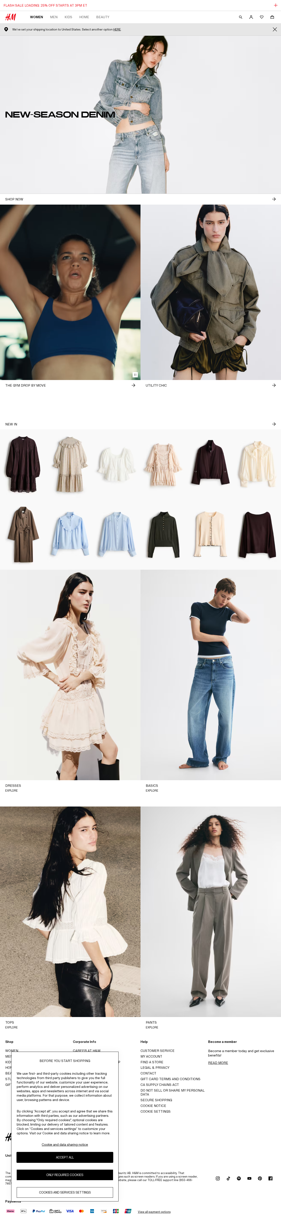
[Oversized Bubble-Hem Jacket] (210, 464)
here (117, 29)
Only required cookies (64, 1175)
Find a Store (151, 1062)
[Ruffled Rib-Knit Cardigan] (210, 535)
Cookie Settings (155, 1111)
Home (84, 17)
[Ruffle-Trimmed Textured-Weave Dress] (70, 464)
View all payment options (154, 1212)
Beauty (102, 17)
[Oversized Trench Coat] (23, 535)
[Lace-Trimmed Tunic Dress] (23, 464)
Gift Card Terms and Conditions (170, 1079)
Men (54, 17)
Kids (68, 17)
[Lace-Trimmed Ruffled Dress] (163, 464)
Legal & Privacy (154, 1067)
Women (36, 17)
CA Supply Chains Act (159, 1085)
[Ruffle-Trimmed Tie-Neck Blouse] (257, 464)
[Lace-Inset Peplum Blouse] (117, 464)
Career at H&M (86, 1051)
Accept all (65, 1157)
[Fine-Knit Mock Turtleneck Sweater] (163, 535)
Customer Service (157, 1051)
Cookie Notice (153, 1106)
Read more (218, 1063)
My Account (151, 1056)
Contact (148, 1073)
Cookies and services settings (65, 1192)
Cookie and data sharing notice (65, 1144)
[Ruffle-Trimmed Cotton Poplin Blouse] (70, 535)
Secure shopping (156, 1100)
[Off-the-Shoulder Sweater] (257, 535)
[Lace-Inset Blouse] (117, 535)
